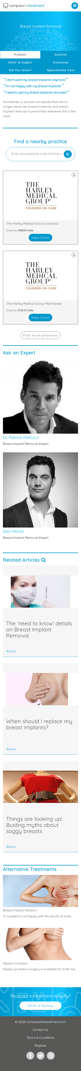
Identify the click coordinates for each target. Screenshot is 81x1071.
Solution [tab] (60, 54)
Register (41, 1045)
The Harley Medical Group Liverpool (40, 207)
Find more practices (40, 335)
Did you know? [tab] (20, 70)
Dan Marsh (40, 496)
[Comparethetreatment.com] (30, 5)
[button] (75, 5)
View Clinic (40, 238)
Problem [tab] (20, 54)
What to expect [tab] (20, 62)
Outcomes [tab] (61, 62)
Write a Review (40, 1006)
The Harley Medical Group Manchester (40, 287)
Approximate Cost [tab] (61, 70)
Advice (11, 651)
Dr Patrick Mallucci (40, 402)
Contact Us (40, 1030)
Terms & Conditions (40, 1038)
